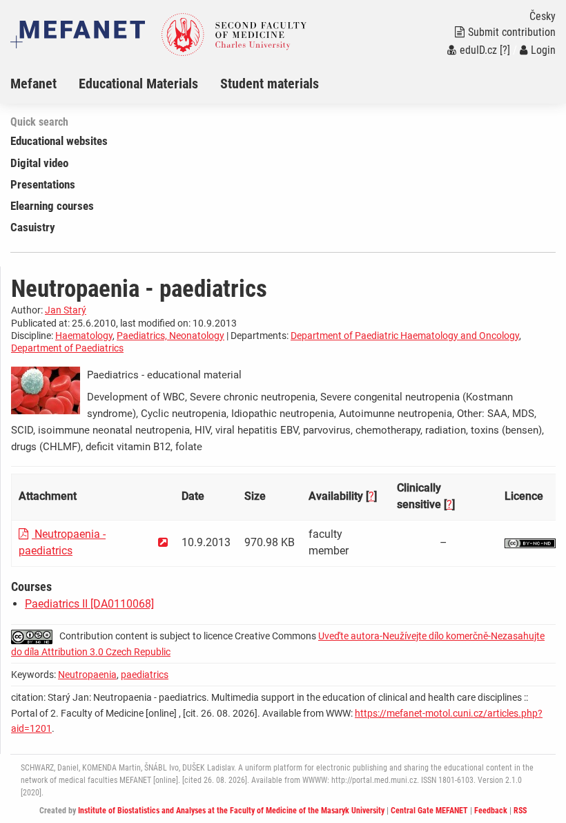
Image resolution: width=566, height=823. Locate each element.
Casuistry (32, 227)
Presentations (42, 184)
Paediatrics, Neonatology (170, 335)
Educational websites (59, 141)
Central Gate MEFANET (429, 810)
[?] (505, 50)
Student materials (269, 83)
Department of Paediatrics (67, 348)
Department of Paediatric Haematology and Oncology (405, 335)
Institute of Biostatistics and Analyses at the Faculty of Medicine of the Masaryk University (231, 810)
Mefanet (33, 83)
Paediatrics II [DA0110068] (89, 603)
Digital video (39, 163)
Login (543, 50)
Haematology (84, 335)
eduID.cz (478, 50)
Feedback (490, 810)
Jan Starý (65, 310)
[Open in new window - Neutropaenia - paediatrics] (163, 542)
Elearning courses (52, 206)
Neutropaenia (87, 674)
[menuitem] (44, 83)
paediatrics (144, 674)
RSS (520, 810)
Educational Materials (138, 83)
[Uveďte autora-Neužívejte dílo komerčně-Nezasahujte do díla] (530, 542)
